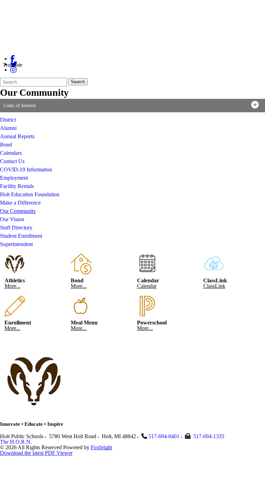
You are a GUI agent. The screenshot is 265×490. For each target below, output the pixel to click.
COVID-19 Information (26, 169)
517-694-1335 (208, 436)
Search (78, 81)
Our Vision (12, 219)
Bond (6, 145)
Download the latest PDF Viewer (36, 453)
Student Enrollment (21, 236)
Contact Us (12, 161)
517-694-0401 (163, 436)
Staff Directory (16, 227)
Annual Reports (17, 136)
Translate (12, 65)
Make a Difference (20, 203)
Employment (14, 178)
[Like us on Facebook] (12, 59)
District (8, 120)
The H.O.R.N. (16, 442)
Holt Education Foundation (29, 194)
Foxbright (101, 447)
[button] (132, 105)
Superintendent (16, 244)
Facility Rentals (17, 186)
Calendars (11, 153)
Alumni (8, 128)
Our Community (18, 211)
